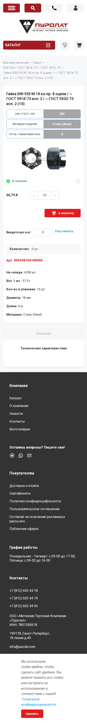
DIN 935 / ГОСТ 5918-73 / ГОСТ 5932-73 (31, 68)
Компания (19, 385)
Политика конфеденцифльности (35, 501)
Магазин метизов (16, 63)
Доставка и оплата (24, 486)
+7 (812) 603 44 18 (54, 8)
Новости (16, 414)
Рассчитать (64, 231)
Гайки (37, 63)
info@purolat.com (22, 647)
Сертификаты (20, 493)
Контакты (17, 421)
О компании (19, 406)
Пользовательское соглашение (35, 509)
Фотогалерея (20, 429)
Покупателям (22, 473)
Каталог (13, 45)
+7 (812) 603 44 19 (24, 598)
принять (32, 714)
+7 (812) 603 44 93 (24, 606)
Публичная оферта (24, 529)
